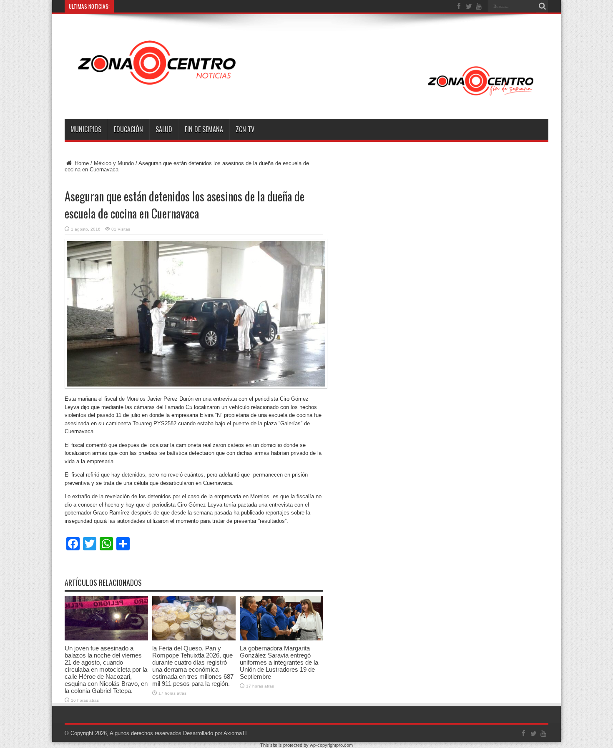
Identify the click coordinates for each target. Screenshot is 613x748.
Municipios (85, 129)
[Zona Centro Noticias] (306, 98)
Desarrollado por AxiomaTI (215, 733)
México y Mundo (114, 163)
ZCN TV (245, 129)
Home (81, 163)
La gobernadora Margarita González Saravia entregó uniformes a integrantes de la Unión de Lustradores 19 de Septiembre (279, 662)
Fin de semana (204, 129)
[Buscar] (542, 6)
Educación (128, 129)
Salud (164, 129)
